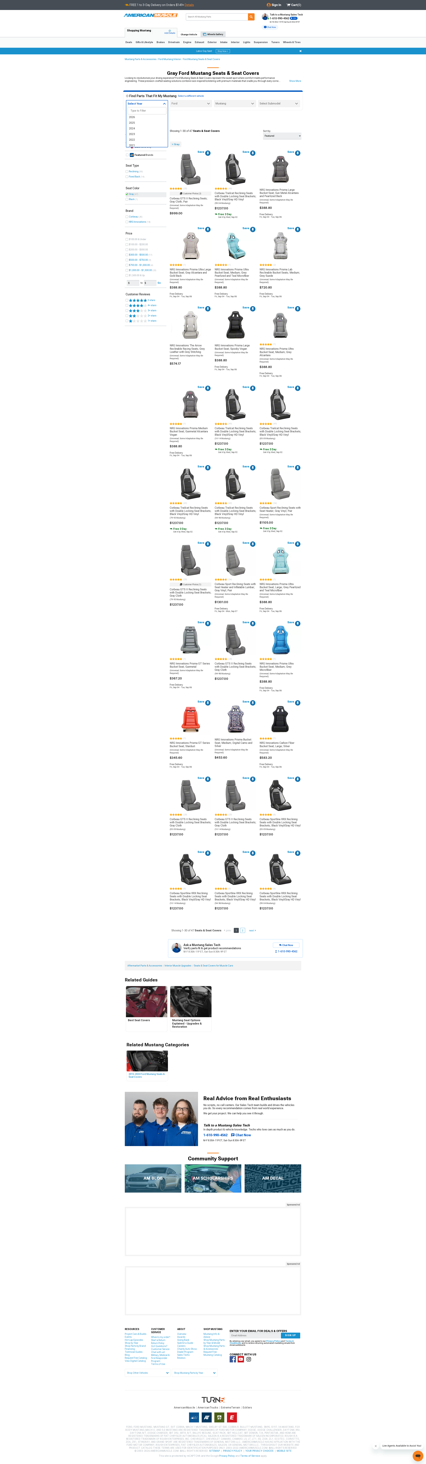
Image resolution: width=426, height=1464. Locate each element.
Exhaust (199, 42)
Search (251, 16)
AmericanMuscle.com (150, 15)
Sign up (290, 1335)
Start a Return (158, 1340)
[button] (270, 27)
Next (251, 930)
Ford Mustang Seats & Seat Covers (201, 59)
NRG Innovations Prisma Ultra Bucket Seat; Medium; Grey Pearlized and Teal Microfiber (232, 272)
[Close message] (301, 51)
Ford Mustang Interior (169, 59)
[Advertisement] (213, 1231)
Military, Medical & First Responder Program (160, 1358)
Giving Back (183, 1340)
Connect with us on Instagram (249, 1359)
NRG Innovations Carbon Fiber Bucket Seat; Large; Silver (277, 744)
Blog (127, 1355)
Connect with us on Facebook (233, 1359)
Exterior (212, 42)
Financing (130, 1349)
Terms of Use (158, 1364)
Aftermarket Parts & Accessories (144, 965)
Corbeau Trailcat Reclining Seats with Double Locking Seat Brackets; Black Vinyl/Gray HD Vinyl (235, 196)
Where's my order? (160, 1337)
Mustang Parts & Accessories (140, 59)
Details (189, 5)
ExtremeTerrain (230, 1407)
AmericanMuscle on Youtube (241, 1359)
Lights (246, 42)
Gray (131, 194)
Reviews (181, 1358)
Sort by (266, 131)
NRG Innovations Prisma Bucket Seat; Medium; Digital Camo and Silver (233, 742)
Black (132, 199)
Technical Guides (133, 1352)
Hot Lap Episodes (134, 1340)
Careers (181, 1346)
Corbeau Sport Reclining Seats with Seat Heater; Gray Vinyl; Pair (280, 509)
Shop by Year (131, 1343)
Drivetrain (174, 42)
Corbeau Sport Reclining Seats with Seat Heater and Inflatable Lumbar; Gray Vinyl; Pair (235, 587)
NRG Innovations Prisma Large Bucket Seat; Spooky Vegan (232, 347)
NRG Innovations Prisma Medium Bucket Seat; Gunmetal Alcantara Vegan (189, 431)
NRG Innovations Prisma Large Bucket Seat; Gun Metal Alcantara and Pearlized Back (279, 193)
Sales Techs (183, 1355)
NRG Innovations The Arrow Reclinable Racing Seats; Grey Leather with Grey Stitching (187, 348)
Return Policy (157, 1343)
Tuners (275, 42)
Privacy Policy (273, 1341)
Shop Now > (223, 51)
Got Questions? (159, 1346)
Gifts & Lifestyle (144, 42)
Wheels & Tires (292, 42)
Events (128, 1337)
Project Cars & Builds (135, 1334)
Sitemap (214, 1451)
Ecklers (247, 1407)
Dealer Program (185, 1352)
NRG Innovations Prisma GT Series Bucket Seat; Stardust (190, 744)
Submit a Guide (185, 1343)
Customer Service (160, 1349)
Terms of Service (250, 1456)
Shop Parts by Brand (135, 1346)
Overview (181, 1334)
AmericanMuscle (184, 1407)
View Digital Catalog (135, 1361)
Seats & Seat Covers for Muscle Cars (213, 965)
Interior (235, 42)
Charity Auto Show (187, 1349)
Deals (128, 42)
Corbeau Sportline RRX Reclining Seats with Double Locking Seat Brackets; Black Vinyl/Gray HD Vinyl (280, 822)
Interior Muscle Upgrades (178, 965)
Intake (223, 42)
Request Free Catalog (136, 1358)
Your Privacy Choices (259, 1451)
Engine (187, 42)
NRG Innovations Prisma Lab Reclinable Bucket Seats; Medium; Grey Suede (280, 272)
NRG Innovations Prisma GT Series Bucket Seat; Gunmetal (190, 665)
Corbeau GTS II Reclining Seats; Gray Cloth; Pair (189, 200)
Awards (181, 1337)
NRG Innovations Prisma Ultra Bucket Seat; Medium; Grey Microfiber (277, 666)
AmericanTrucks (208, 1407)
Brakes (161, 42)
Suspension (261, 42)
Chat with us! (158, 1352)
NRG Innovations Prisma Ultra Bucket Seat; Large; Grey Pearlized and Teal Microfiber (280, 587)
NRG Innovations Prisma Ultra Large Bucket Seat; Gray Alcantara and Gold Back (190, 272)
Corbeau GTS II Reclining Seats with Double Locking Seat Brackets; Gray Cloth (190, 592)
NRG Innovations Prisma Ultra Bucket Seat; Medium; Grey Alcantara (277, 352)
